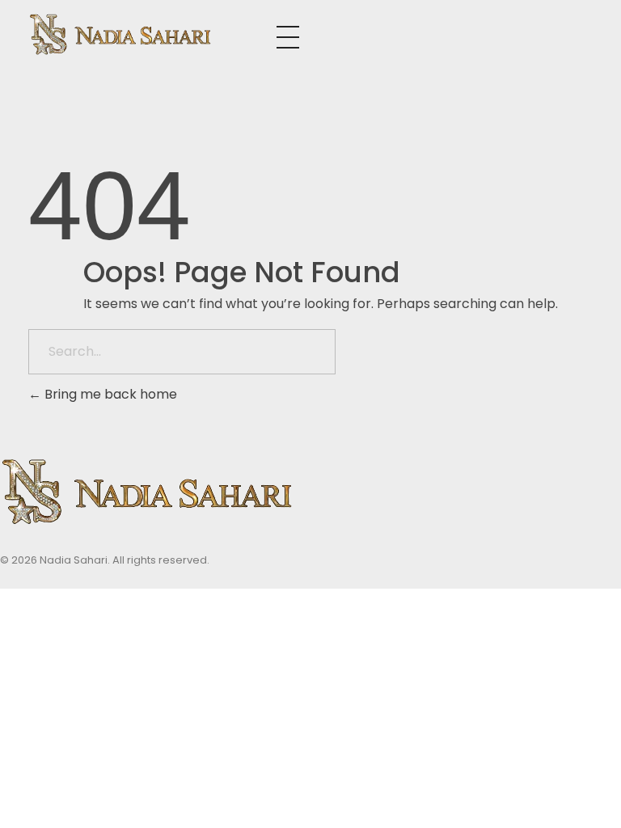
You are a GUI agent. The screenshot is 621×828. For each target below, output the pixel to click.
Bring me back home (109, 394)
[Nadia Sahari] (152, 34)
